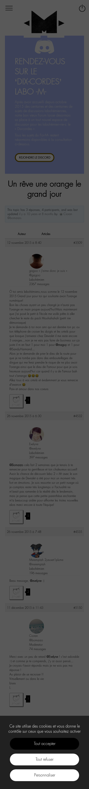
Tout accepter (44, 743)
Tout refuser (44, 759)
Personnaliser (44, 775)
